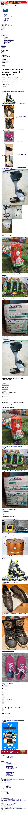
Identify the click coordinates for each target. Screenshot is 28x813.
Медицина (19, 77)
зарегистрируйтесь (12, 720)
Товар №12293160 (18, 79)
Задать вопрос (5, 384)
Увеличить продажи (10, 764)
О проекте (3, 755)
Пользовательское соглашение (8, 798)
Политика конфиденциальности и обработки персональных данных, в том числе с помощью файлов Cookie (13, 800)
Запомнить (5, 50)
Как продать (9, 763)
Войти (2, 52)
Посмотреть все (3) (6, 339)
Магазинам (8, 774)
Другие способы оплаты (9, 788)
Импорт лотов (9, 766)
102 (2, 698)
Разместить (3, 34)
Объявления (9, 773)
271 (2, 706)
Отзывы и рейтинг (10, 768)
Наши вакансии (9, 756)
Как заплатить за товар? (11, 767)
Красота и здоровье (12, 77)
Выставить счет (9, 775)
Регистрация (4, 55)
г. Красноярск (5, 77)
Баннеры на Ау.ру (10, 772)
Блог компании (9, 757)
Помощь (2, 761)
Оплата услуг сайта (5, 782)
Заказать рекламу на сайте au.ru (9, 749)
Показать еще (5, 685)
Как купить (8, 762)
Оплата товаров (4, 791)
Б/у (7, 400)
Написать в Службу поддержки (8, 804)
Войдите (4, 720)
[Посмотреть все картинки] (12, 232)
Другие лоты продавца (8, 235)
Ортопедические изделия (7, 79)
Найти (3, 27)
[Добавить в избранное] (2, 386)
